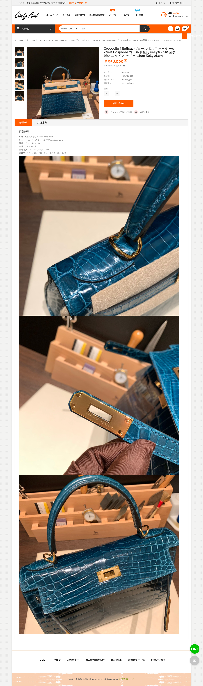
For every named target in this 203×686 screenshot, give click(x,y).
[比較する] (177, 28)
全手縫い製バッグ (126, 679)
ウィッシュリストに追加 (121, 112)
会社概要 (56, 659)
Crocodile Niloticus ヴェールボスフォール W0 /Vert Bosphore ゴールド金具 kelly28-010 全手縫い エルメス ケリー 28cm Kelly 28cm (117, 40)
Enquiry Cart (184, 35)
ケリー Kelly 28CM (42, 40)
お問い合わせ (158, 659)
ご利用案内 (41, 122)
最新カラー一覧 (136, 659)
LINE (194, 649)
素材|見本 (116, 659)
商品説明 (23, 122)
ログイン (83, 2)
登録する (73, 2)
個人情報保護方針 (94, 659)
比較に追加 (144, 112)
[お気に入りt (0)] (170, 28)
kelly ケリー (25, 40)
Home (41, 659)
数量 (106, 88)
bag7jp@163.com (180, 16)
